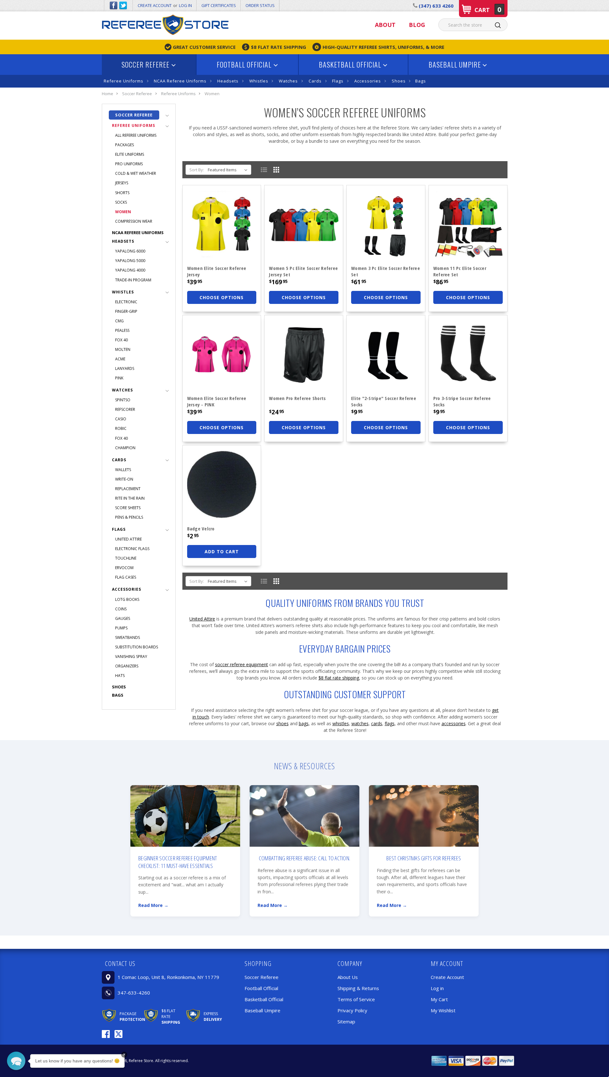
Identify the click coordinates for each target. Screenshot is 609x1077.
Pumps (121, 628)
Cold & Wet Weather (135, 173)
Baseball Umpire (455, 64)
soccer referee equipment (241, 664)
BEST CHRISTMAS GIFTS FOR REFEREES (423, 858)
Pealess (122, 330)
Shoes (399, 81)
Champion (125, 447)
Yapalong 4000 (130, 270)
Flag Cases (125, 577)
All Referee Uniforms (135, 135)
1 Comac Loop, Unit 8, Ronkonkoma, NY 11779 (168, 977)
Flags (338, 81)
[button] (165, 963)
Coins (121, 609)
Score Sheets (128, 507)
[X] (118, 1034)
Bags (420, 81)
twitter (123, 6)
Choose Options (222, 297)
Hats (120, 675)
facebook (113, 6)
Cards (315, 81)
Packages (124, 145)
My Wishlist (443, 1010)
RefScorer (125, 409)
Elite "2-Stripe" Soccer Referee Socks (383, 401)
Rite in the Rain (130, 498)
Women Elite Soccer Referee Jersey (216, 271)
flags (390, 723)
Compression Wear (133, 221)
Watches (288, 81)
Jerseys (121, 183)
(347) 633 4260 (435, 6)
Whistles (258, 81)
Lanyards (124, 368)
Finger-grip (126, 311)
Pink (119, 378)
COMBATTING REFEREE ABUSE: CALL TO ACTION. (304, 858)
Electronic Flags (132, 548)
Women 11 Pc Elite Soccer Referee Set (459, 271)
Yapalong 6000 (130, 251)
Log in (185, 5)
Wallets (123, 469)
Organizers (126, 666)
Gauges (122, 618)
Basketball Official (351, 64)
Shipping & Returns (358, 988)
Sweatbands (127, 637)
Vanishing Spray (131, 656)
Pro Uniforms (129, 164)
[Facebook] (106, 1034)
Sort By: (196, 170)
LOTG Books (127, 599)
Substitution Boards (136, 647)
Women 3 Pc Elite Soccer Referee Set (385, 271)
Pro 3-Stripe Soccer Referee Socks (462, 401)
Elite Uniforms (129, 154)
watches (360, 723)
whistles (340, 723)
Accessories (367, 81)
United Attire (128, 539)
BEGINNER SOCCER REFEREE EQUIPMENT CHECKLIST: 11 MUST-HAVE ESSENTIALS (177, 861)
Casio (120, 419)
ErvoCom (124, 567)
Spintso (122, 400)
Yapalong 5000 (130, 260)
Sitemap (346, 1021)
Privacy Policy (352, 1010)
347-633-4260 (134, 992)
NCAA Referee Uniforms (180, 81)
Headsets (228, 81)
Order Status (260, 5)
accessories (454, 723)
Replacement (128, 488)
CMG (119, 321)
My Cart (439, 999)
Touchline (125, 558)
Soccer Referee (146, 64)
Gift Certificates (218, 5)
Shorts (122, 192)
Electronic (126, 302)
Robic (121, 428)
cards (376, 723)
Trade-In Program (133, 280)
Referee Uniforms (123, 81)
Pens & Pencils (129, 517)
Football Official (245, 64)
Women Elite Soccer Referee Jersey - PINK (216, 401)
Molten (122, 349)
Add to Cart (222, 551)
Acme (120, 359)
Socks (121, 202)
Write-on (124, 479)
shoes (282, 723)
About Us (347, 977)
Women (123, 211)
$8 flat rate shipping (338, 678)
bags (304, 723)
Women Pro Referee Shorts (297, 398)
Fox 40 (121, 340)
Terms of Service (356, 999)
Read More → (153, 905)
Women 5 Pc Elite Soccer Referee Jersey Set (303, 271)
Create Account (155, 5)
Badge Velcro (201, 528)
